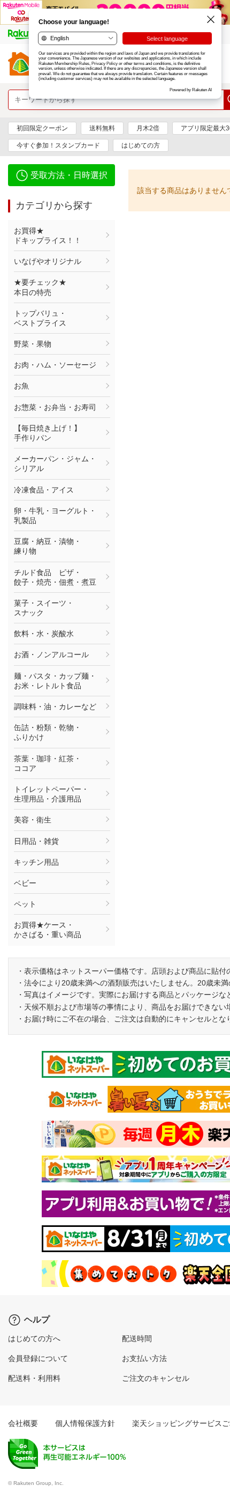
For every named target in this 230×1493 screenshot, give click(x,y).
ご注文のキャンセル (155, 1378)
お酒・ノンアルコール (51, 654)
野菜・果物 (32, 344)
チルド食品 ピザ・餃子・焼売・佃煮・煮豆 (55, 577)
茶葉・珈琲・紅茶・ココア (47, 763)
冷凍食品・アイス (44, 490)
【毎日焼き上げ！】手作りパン (47, 433)
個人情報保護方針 (85, 1423)
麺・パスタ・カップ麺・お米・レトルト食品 (55, 681)
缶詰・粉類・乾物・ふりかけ (47, 732)
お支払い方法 (144, 1358)
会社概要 (23, 1423)
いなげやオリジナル (47, 261)
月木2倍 (147, 128)
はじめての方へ (34, 1338)
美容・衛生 (32, 819)
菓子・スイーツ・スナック (44, 608)
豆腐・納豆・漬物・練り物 (47, 546)
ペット (25, 904)
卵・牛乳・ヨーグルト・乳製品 (55, 515)
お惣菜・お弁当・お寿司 (55, 407)
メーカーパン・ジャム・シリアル (55, 463)
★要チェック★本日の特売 (40, 287)
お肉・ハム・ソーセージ (55, 365)
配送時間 (137, 1338)
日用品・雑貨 (36, 841)
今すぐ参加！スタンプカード (58, 145)
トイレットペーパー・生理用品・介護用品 (51, 794)
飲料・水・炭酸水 (44, 633)
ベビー (25, 883)
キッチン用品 (36, 862)
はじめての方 (140, 145)
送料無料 (102, 128)
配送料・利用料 (34, 1378)
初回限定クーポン (42, 128)
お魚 (21, 385)
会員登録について (38, 1358)
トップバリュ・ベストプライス (40, 318)
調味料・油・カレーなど (55, 706)
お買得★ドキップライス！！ (47, 235)
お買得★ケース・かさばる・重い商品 (47, 930)
